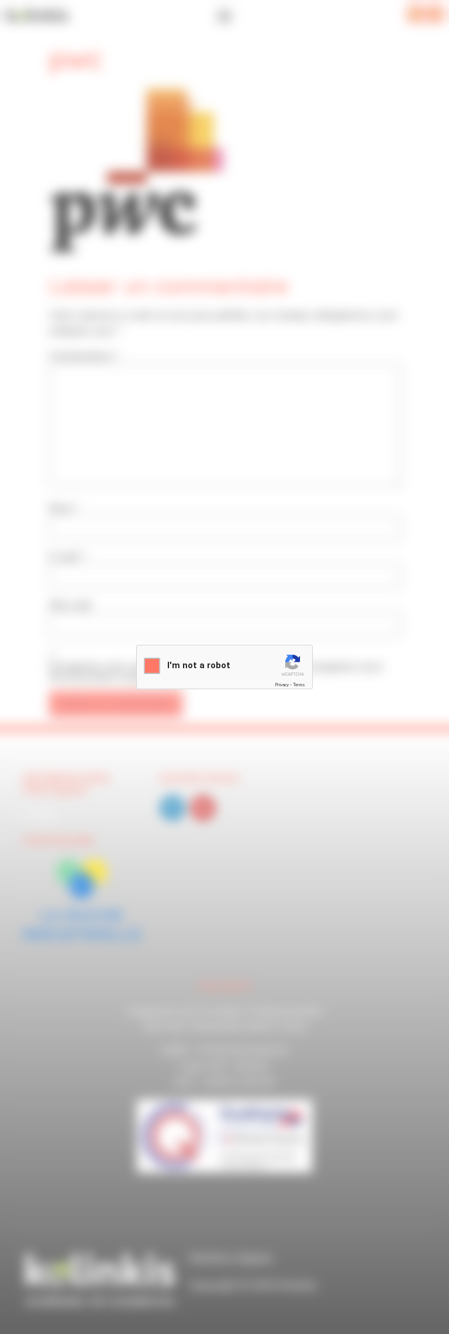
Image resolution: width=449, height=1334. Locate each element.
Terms (299, 685)
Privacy (282, 685)
